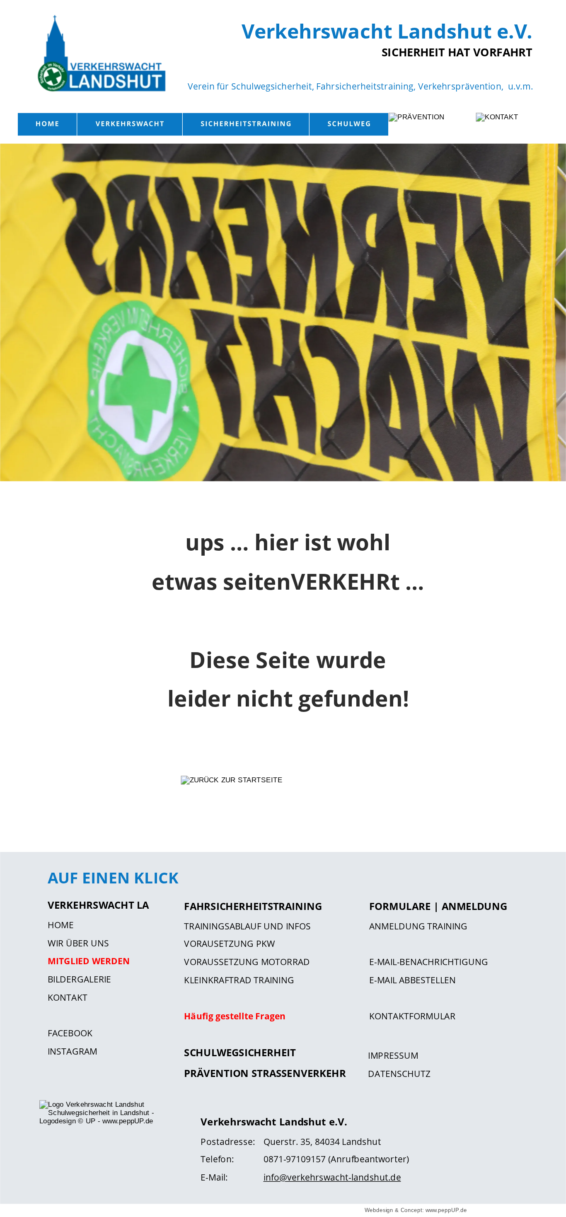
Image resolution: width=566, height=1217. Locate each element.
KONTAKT (67, 997)
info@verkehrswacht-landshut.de (332, 1177)
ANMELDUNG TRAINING (418, 925)
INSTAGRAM (72, 1051)
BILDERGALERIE (79, 979)
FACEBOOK (70, 1033)
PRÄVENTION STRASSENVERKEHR (265, 1072)
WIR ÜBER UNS (78, 943)
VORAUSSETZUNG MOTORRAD (247, 962)
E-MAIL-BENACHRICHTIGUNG (428, 962)
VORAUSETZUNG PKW (229, 944)
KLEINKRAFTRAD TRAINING (239, 980)
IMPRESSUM (393, 1055)
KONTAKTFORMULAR (412, 1016)
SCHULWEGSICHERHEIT (239, 1052)
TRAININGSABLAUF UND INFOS (247, 925)
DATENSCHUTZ (399, 1073)
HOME (61, 925)
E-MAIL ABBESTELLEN (412, 980)
